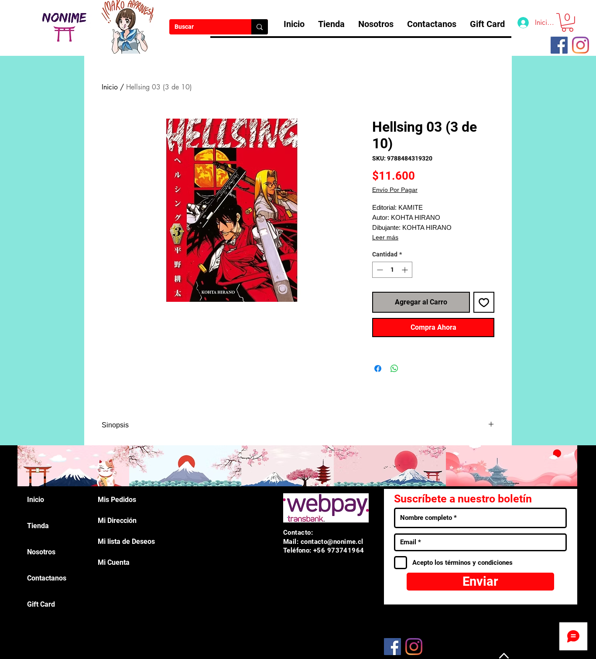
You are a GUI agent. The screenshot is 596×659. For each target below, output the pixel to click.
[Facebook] (392, 646)
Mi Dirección (117, 520)
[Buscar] (259, 26)
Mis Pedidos (117, 499)
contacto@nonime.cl (332, 542)
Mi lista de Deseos (126, 541)
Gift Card (41, 604)
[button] (567, 22)
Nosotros (41, 552)
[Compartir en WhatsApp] (394, 368)
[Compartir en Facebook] (378, 368)
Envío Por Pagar (395, 189)
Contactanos (46, 578)
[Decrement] (378, 269)
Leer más (385, 237)
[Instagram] (580, 45)
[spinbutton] (392, 269)
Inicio (110, 87)
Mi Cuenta (114, 562)
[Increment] (405, 269)
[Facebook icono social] (559, 45)
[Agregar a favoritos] (483, 302)
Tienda (38, 526)
